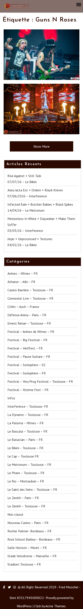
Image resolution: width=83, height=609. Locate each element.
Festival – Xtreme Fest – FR (28, 390)
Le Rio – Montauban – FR (25, 481)
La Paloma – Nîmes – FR (25, 423)
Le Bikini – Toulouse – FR (25, 448)
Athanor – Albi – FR (21, 282)
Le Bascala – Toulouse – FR (27, 431)
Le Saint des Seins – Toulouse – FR (32, 489)
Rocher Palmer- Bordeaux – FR (29, 531)
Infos (11, 398)
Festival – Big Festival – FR (27, 340)
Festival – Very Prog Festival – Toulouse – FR (40, 381)
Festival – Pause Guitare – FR (28, 356)
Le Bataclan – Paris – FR (25, 439)
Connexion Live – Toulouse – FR (30, 298)
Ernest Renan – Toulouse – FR (29, 323)
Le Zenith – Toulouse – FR (26, 506)
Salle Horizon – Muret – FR (27, 548)
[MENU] (79, 5)
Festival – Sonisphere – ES (26, 365)
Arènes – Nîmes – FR (22, 273)
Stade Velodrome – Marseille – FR (32, 556)
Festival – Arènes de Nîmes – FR (30, 331)
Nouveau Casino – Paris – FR (28, 523)
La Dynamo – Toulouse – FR (27, 415)
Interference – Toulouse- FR (27, 406)
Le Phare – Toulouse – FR (25, 473)
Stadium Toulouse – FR (24, 564)
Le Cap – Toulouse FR (23, 456)
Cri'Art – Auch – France (23, 306)
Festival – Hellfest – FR (25, 348)
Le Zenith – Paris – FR (23, 498)
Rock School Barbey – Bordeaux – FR (33, 539)
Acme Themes (55, 606)
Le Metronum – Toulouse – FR (29, 464)
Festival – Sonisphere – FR (26, 373)
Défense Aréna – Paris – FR (26, 315)
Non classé (15, 514)
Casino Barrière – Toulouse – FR (30, 290)
